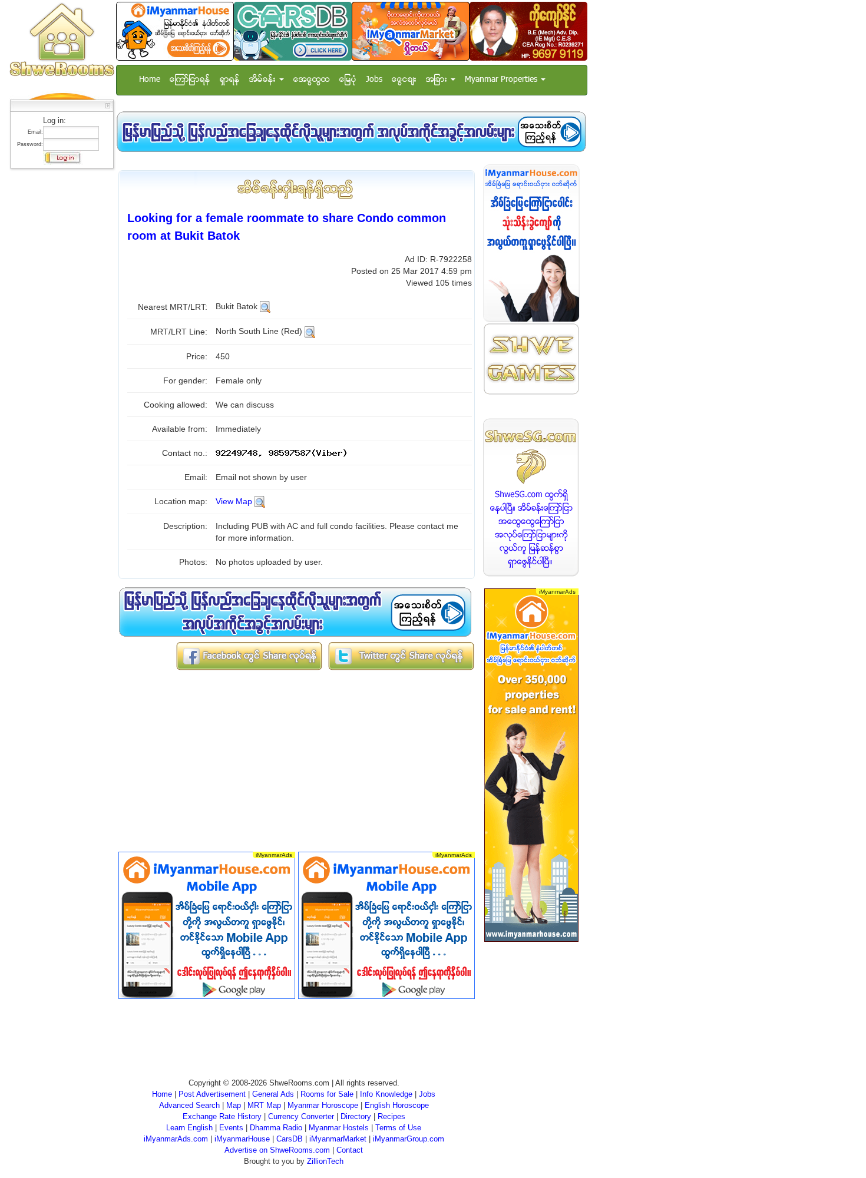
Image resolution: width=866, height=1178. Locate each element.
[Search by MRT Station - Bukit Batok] (265, 306)
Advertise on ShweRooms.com (277, 1150)
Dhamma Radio (276, 1127)
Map (233, 1105)
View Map (234, 501)
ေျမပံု (347, 80)
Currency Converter (301, 1116)
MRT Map (264, 1105)
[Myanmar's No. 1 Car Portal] (293, 31)
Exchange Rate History (222, 1116)
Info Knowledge (386, 1094)
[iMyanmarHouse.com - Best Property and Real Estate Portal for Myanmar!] (531, 243)
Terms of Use (398, 1127)
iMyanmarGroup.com (408, 1138)
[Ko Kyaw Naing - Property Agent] (528, 31)
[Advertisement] (58, 350)
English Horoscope (397, 1105)
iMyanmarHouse (242, 1138)
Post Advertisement (212, 1094)
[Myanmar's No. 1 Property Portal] (175, 31)
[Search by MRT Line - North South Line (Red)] (310, 331)
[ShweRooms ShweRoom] (61, 40)
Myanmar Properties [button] (502, 80)
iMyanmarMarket (337, 1138)
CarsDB (289, 1138)
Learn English (189, 1127)
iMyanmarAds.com (176, 1138)
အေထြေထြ (311, 80)
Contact (349, 1150)
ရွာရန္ (230, 80)
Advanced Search (189, 1105)
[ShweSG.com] (531, 497)
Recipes (391, 1116)
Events (231, 1127)
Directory (356, 1116)
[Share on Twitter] (401, 655)
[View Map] (259, 501)
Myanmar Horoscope (322, 1105)
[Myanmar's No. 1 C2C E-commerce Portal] (411, 31)
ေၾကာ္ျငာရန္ (190, 80)
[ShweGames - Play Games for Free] (531, 359)
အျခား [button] (437, 80)
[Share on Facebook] (249, 655)
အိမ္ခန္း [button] (263, 80)
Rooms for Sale (326, 1094)
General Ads (273, 1094)
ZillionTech (325, 1161)
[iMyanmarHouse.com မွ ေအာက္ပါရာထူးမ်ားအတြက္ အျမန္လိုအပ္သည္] (351, 131)
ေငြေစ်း (404, 80)
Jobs (374, 80)
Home (149, 80)
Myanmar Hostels (339, 1127)
